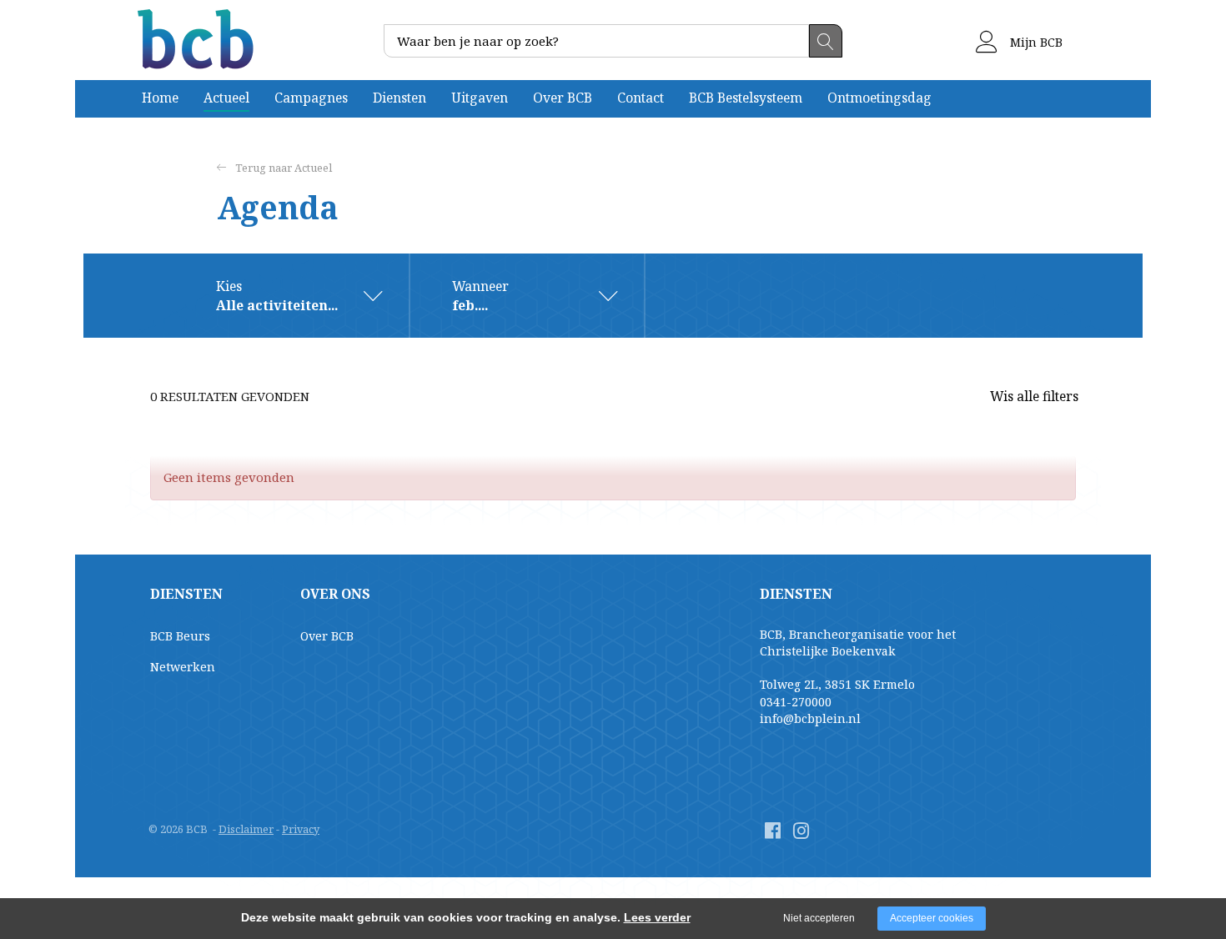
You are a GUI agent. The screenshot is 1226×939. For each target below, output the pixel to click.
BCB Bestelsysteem (745, 97)
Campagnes (311, 97)
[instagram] (801, 830)
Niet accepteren (819, 918)
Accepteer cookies (931, 918)
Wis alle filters (1034, 396)
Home (160, 97)
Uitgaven (479, 97)
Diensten (399, 97)
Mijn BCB (1035, 42)
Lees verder (657, 917)
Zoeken (825, 41)
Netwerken (182, 667)
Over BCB (562, 97)
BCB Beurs (180, 636)
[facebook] (773, 830)
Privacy (300, 828)
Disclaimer (246, 828)
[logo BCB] (198, 39)
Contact (640, 97)
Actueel (226, 97)
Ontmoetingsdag (879, 97)
